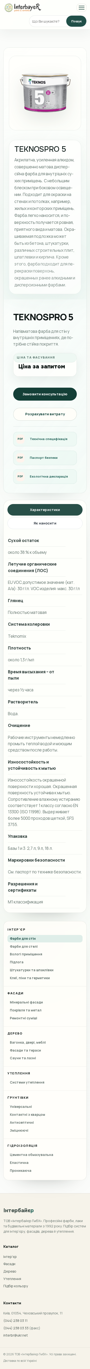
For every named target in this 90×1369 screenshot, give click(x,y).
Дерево (9, 1271)
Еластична (19, 1163)
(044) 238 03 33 (16, 1328)
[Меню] (82, 8)
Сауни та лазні (23, 1058)
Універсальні (21, 1106)
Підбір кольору (15, 1286)
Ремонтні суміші (23, 1018)
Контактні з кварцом (27, 1114)
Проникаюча (20, 1170)
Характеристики (45, 509)
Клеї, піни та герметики (30, 978)
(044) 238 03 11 (15, 1320)
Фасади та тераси (25, 1050)
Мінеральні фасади (26, 1002)
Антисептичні (22, 1122)
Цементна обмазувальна (31, 1155)
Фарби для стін (23, 938)
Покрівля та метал (26, 1010)
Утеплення (12, 1278)
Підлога (17, 962)
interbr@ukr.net (15, 1335)
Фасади (9, 1264)
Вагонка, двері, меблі (28, 1042)
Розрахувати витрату (45, 414)
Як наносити (45, 523)
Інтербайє (18, 1210)
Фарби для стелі (24, 946)
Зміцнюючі (19, 1130)
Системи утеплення (27, 1082)
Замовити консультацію (45, 394)
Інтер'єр (10, 1256)
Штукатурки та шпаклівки (32, 970)
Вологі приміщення (26, 954)
